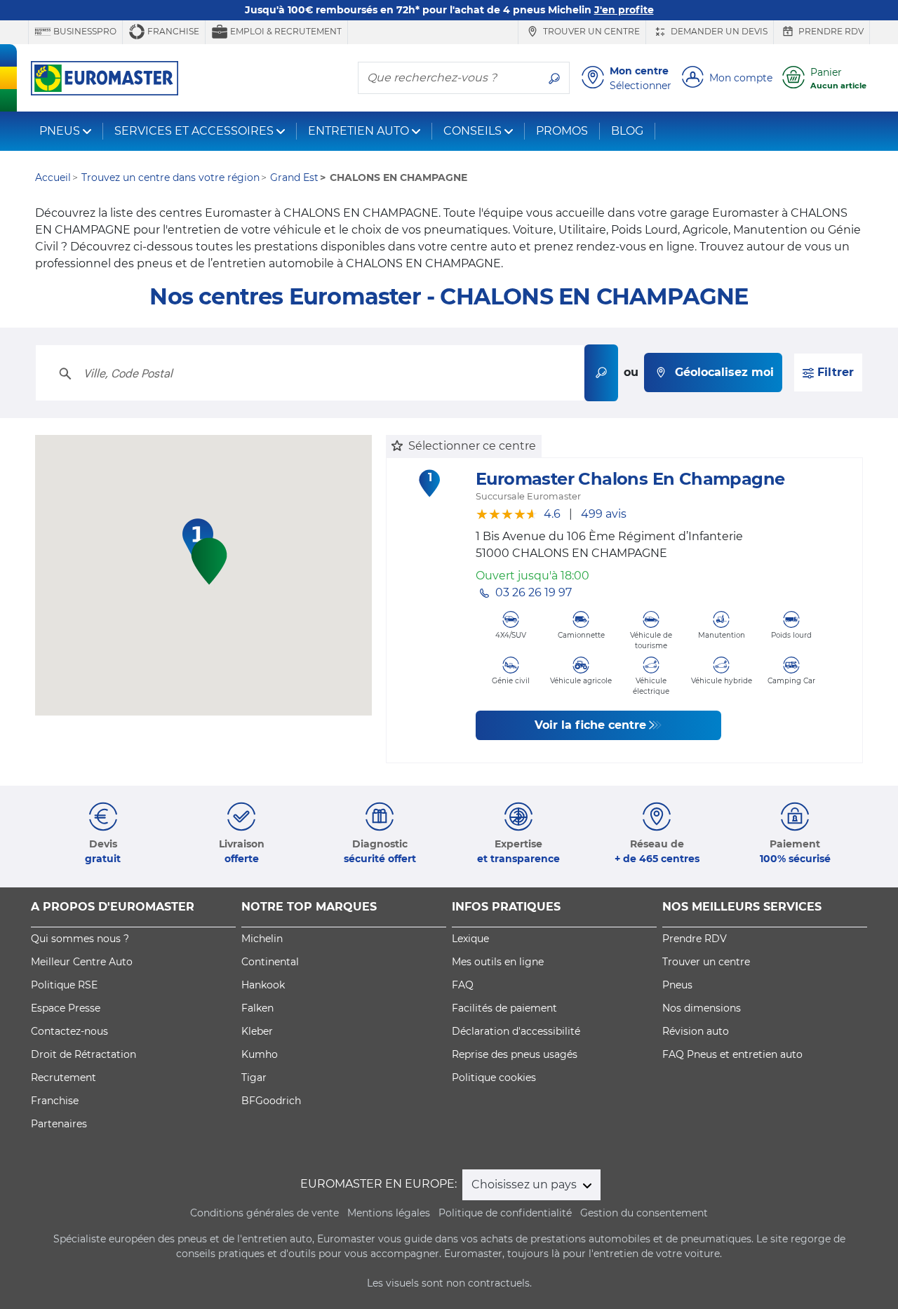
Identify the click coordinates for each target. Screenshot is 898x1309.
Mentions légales (388, 1213)
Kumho (259, 1054)
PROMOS (562, 130)
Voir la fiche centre (590, 725)
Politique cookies (494, 1077)
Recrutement (63, 1077)
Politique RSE (64, 985)
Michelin (262, 938)
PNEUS (59, 130)
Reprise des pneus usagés (514, 1054)
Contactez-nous (69, 1031)
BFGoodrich (271, 1100)
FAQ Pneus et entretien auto (732, 1054)
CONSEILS (472, 130)
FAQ (463, 985)
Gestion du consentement (644, 1213)
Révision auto (695, 1031)
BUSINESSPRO (83, 31)
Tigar (254, 1077)
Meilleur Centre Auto (82, 961)
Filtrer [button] (834, 372)
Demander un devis (718, 31)
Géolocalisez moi (724, 372)
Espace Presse (65, 1008)
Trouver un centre (590, 31)
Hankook (263, 985)
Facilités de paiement (504, 1008)
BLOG (627, 130)
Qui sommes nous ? (80, 938)
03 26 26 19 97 (533, 592)
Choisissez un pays (525, 1184)
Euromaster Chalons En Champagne (630, 479)
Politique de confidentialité (505, 1213)
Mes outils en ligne (498, 961)
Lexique (470, 938)
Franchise (172, 31)
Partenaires (59, 1123)
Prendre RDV (830, 31)
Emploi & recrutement (285, 31)
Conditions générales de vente (264, 1213)
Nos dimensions (701, 1008)
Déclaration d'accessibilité (516, 1031)
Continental (270, 961)
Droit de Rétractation (83, 1054)
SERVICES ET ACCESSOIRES (194, 130)
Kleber (257, 1031)
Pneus (677, 985)
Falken (257, 1008)
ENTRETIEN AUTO (358, 130)
